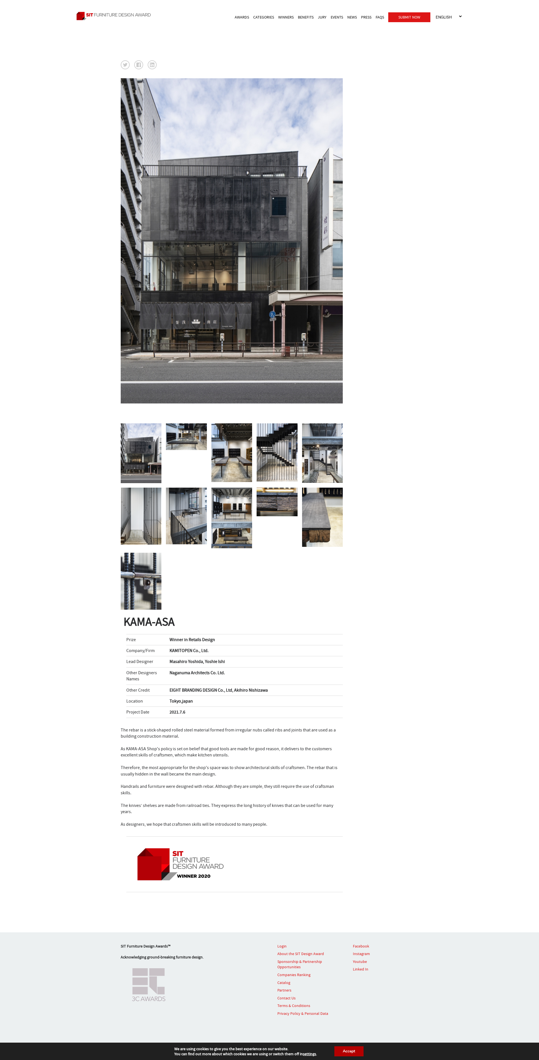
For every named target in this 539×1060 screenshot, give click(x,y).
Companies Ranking (293, 974)
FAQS (380, 17)
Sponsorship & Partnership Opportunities (299, 964)
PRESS (366, 17)
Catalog (283, 982)
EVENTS (337, 17)
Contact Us (286, 998)
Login (282, 946)
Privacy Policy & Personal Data (302, 1013)
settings (309, 1053)
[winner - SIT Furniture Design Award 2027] (122, 16)
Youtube (360, 961)
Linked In (360, 969)
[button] (125, 64)
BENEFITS (306, 17)
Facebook (361, 946)
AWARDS (242, 17)
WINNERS (286, 17)
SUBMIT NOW (409, 17)
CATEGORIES (263, 17)
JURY (322, 17)
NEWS (352, 17)
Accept (349, 1051)
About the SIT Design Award (300, 953)
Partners (284, 990)
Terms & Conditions (293, 1005)
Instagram (361, 953)
